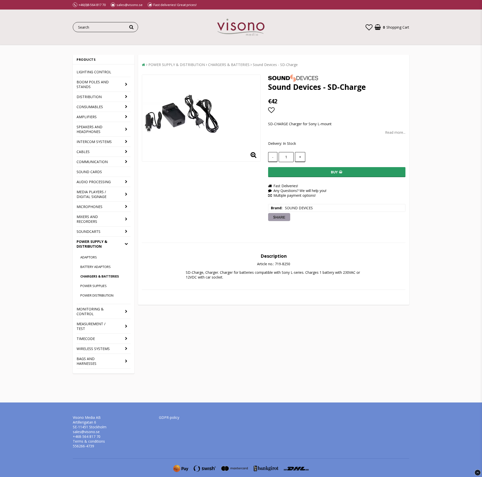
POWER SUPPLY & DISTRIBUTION (92, 244)
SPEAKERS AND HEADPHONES (89, 129)
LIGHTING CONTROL (94, 72)
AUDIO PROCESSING (94, 181)
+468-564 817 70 (86, 436)
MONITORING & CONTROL (90, 311)
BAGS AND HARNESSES (86, 361)
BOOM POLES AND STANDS (93, 84)
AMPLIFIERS (87, 116)
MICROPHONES (89, 206)
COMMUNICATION (92, 161)
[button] (369, 27)
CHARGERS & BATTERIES (99, 276)
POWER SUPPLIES (93, 286)
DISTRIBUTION (89, 96)
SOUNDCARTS (88, 231)
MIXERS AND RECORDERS (87, 219)
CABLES (83, 151)
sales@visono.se (86, 431)
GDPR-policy (169, 417)
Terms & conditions (89, 441)
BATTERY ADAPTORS (95, 266)
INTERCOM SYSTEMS (94, 141)
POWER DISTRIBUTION (96, 295)
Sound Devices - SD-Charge (275, 64)
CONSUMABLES (90, 106)
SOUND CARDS (89, 171)
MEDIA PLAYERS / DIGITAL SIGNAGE (91, 194)
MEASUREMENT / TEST (91, 326)
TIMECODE (86, 338)
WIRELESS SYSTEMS (93, 348)
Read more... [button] (395, 132)
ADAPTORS (88, 257)
